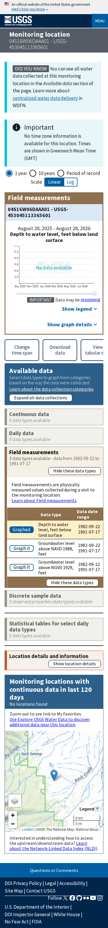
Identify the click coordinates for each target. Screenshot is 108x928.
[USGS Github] (79, 900)
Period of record (83, 173)
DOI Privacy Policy (23, 883)
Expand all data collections (40, 397)
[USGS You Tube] (93, 900)
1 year (21, 173)
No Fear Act (17, 921)
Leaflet (27, 829)
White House (67, 914)
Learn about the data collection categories (51, 389)
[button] (54, 775)
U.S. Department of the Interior (37, 907)
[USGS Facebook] (72, 900)
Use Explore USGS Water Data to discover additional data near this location (50, 721)
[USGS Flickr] (86, 900)
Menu (100, 20)
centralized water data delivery (45, 98)
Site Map (14, 891)
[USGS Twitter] (65, 900)
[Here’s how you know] (54, 7)
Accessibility (72, 883)
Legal (50, 883)
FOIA (36, 921)
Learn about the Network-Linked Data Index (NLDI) (53, 845)
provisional (90, 299)
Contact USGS (41, 891)
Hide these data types (74, 471)
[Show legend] (97, 808)
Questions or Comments (54, 870)
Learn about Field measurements (44, 500)
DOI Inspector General (27, 914)
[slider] (94, 293)
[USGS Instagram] (99, 900)
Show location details (74, 663)
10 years (47, 173)
